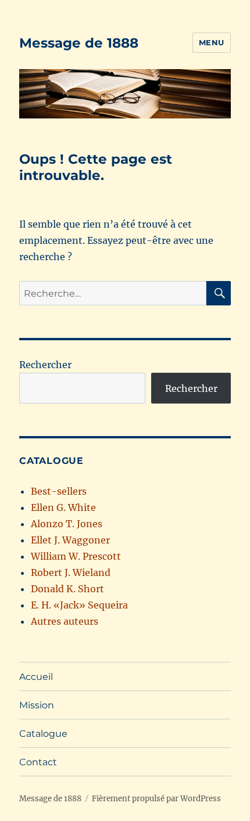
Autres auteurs (64, 621)
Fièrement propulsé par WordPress (156, 799)
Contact (38, 762)
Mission (36, 705)
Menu (211, 42)
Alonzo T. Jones (66, 524)
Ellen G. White (63, 507)
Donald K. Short (67, 589)
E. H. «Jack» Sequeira (79, 605)
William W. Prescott (76, 556)
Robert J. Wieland (70, 572)
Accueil (36, 676)
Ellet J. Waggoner (70, 540)
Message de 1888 (78, 43)
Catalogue (43, 733)
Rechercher (45, 364)
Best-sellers (59, 491)
